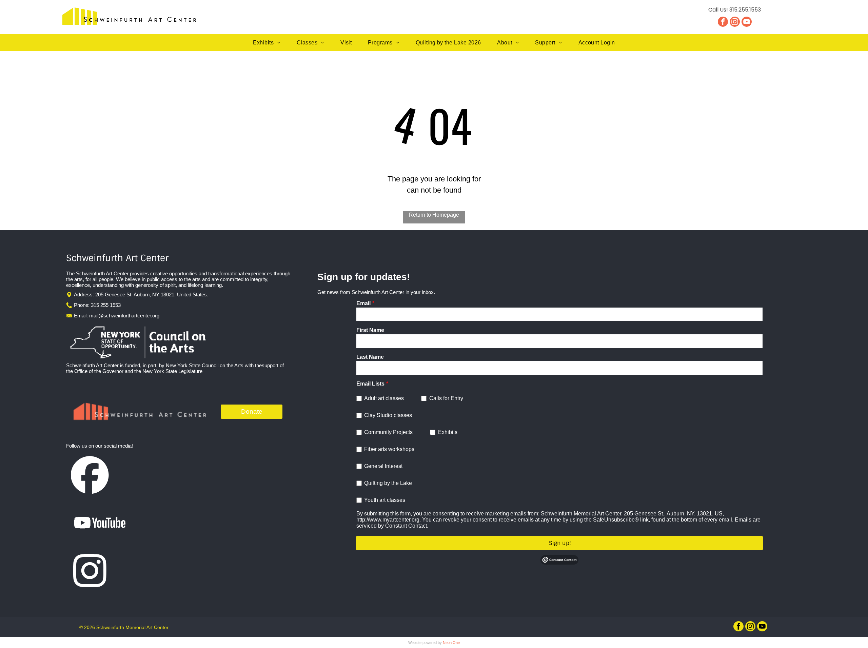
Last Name (370, 357)
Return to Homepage (434, 215)
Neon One (451, 643)
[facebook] (723, 22)
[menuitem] (266, 43)
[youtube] (747, 22)
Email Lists (370, 384)
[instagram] (735, 22)
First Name (370, 330)
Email (363, 303)
